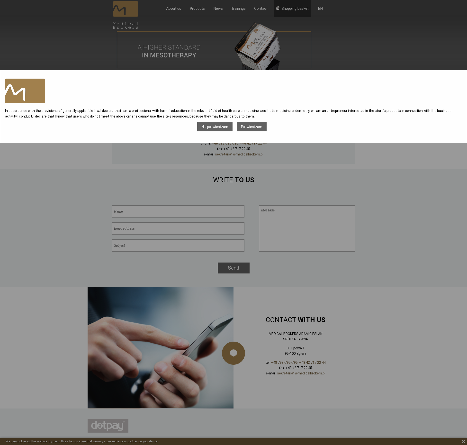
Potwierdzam (251, 127)
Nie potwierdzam (215, 127)
